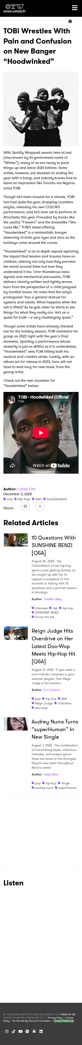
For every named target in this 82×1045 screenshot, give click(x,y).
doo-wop (41, 708)
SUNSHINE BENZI (47, 612)
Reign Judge (44, 703)
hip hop (24, 499)
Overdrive (64, 703)
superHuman (67, 787)
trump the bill (44, 617)
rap (10, 499)
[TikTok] (13, 1031)
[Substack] (34, 1031)
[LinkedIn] (41, 1031)
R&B (64, 698)
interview (41, 608)
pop (38, 698)
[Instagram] (6, 1031)
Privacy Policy (55, 1017)
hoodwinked (57, 499)
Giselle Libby (53, 599)
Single (65, 783)
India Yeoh (51, 774)
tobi (38, 499)
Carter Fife (26, 489)
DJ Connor (52, 690)
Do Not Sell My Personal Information (32, 1021)
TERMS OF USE (67, 1014)
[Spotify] (27, 1031)
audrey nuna (44, 787)
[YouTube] (20, 1031)
